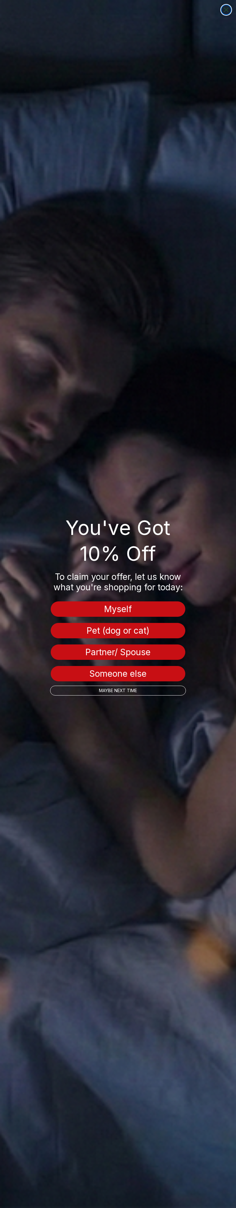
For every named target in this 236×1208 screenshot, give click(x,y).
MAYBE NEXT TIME (118, 690)
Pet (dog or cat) (118, 630)
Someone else (118, 673)
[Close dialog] (226, 10)
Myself (118, 609)
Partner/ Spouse (118, 652)
